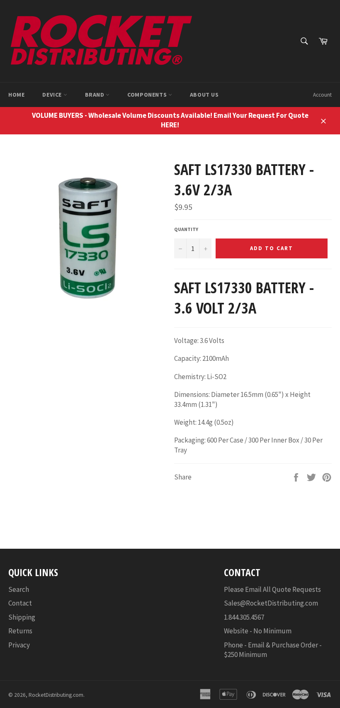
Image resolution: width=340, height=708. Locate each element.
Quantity (186, 229)
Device (52, 94)
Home (16, 94)
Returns (20, 630)
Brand (95, 94)
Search (18, 589)
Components (147, 94)
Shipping (21, 617)
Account (322, 94)
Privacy (19, 645)
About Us (204, 94)
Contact (20, 603)
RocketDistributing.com (56, 694)
